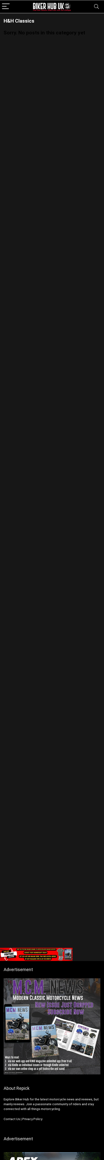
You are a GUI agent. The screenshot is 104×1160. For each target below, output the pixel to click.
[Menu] (6, 6)
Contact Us (12, 1119)
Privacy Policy (32, 1119)
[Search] (96, 6)
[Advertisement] (52, 891)
